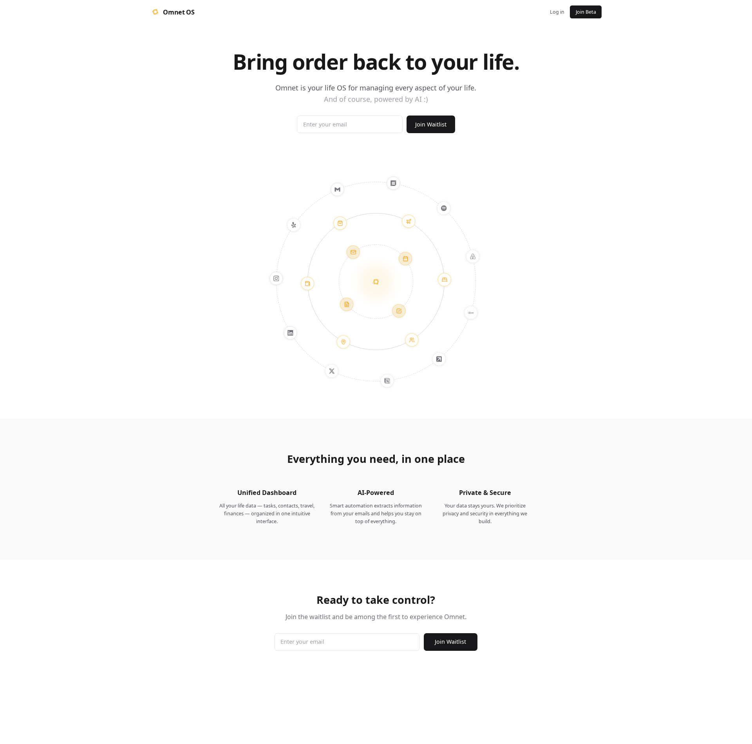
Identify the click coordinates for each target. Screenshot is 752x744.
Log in (557, 12)
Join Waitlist (430, 124)
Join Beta (586, 12)
